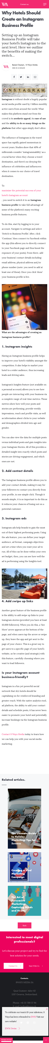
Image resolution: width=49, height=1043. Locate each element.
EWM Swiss (10, 1028)
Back (24, 926)
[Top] (46, 1040)
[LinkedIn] (28, 77)
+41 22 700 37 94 (28, 1002)
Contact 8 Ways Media (13, 734)
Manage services (6, 1039)
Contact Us (13, 966)
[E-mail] (35, 77)
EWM (33, 1017)
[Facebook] (14, 77)
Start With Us (34, 966)
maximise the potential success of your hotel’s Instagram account (21, 193)
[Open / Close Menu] (45, 4)
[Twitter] (21, 77)
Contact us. (24, 4)
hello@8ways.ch (28, 1006)
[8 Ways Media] (5, 4)
